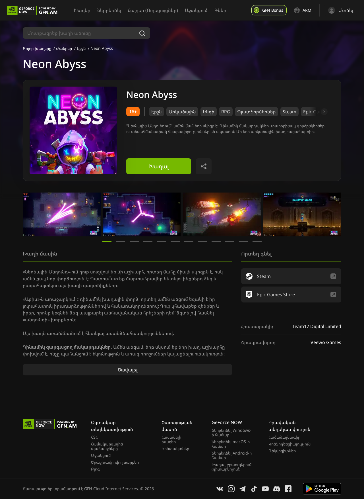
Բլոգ (95, 469)
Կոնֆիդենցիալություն (289, 444)
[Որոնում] (142, 33)
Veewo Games (326, 342)
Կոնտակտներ (175, 448)
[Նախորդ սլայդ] (29, 214)
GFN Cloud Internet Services (111, 488)
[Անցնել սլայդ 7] (189, 241)
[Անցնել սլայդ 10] (230, 241)
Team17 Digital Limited (316, 326)
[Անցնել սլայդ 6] (175, 241)
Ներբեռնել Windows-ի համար (231, 432)
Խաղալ (159, 166)
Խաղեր (82, 10)
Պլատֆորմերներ (256, 112)
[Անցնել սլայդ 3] (134, 241)
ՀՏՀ (94, 437)
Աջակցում (196, 10)
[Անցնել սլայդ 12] (257, 241)
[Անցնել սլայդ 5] (161, 241)
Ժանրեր (64, 48)
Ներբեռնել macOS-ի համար (231, 444)
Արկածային (182, 112)
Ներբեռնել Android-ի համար (232, 455)
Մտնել (345, 10)
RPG (225, 112)
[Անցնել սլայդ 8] (202, 241)
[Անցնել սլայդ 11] (243, 241)
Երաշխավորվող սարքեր (115, 462)
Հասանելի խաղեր (171, 439)
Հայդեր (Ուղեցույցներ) (153, 10)
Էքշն (81, 48)
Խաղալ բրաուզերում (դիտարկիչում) (231, 466)
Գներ (220, 10)
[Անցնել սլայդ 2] (120, 241)
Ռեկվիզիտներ (282, 451)
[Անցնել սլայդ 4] (148, 241)
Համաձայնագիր (284, 437)
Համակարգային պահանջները (107, 446)
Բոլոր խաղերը (37, 48)
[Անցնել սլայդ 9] (216, 241)
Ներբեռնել (109, 10)
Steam (289, 112)
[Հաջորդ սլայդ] (318, 111)
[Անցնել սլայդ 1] (107, 241)
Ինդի (208, 112)
